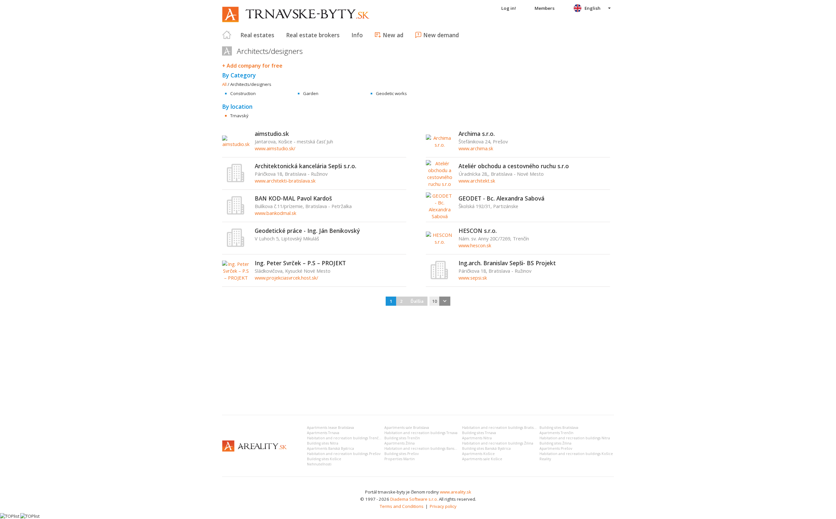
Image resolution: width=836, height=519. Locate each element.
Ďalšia (417, 301)
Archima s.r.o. (476, 133)
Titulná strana (227, 35)
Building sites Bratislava (558, 427)
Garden (310, 93)
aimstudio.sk (272, 133)
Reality (545, 459)
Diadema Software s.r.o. (414, 499)
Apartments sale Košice (482, 459)
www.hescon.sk (474, 245)
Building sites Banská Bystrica (486, 448)
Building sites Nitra (322, 443)
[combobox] (439, 301)
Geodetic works (391, 93)
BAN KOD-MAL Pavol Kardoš (293, 198)
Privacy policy (443, 506)
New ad (393, 35)
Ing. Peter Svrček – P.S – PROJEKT (300, 263)
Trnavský (239, 116)
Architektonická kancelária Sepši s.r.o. (305, 166)
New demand (441, 35)
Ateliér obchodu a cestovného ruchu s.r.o (513, 166)
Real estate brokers (313, 35)
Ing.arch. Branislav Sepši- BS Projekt (507, 263)
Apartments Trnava (323, 432)
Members (545, 8)
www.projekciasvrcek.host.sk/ (286, 277)
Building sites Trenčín (402, 438)
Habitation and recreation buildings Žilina (497, 443)
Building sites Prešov (401, 453)
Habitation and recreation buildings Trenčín (344, 438)
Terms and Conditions (402, 506)
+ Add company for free (252, 65)
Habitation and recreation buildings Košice (576, 453)
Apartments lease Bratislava (330, 427)
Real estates (257, 35)
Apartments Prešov (555, 448)
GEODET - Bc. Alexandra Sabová (501, 198)
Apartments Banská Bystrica (330, 448)
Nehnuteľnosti (319, 464)
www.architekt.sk (476, 180)
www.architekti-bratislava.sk (285, 180)
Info (357, 35)
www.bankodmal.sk (275, 213)
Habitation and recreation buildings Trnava (421, 432)
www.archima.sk (475, 148)
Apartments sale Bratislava (406, 427)
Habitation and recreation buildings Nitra (574, 438)
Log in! (508, 8)
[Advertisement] (418, 361)
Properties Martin (399, 459)
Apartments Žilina (399, 443)
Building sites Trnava (479, 432)
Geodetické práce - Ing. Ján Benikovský (307, 230)
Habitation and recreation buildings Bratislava (501, 427)
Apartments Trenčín (556, 432)
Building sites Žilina (555, 443)
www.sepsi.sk (472, 277)
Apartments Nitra (477, 438)
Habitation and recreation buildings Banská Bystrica (428, 448)
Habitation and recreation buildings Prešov (343, 453)
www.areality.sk (455, 492)
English (593, 8)
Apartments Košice (478, 453)
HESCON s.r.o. (477, 230)
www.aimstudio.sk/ (275, 148)
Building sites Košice (324, 459)
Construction (243, 93)
